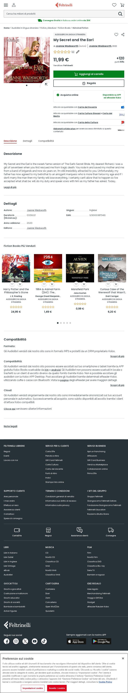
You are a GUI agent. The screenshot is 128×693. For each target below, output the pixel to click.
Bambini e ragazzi (96, 574)
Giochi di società (12, 602)
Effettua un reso (11, 505)
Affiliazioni (92, 455)
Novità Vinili (50, 570)
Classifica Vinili (52, 574)
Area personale (11, 496)
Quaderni (49, 611)
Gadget (91, 602)
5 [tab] (70, 323)
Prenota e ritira (52, 455)
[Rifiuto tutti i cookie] (123, 658)
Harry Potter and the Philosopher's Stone (16, 291)
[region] (64, 673)
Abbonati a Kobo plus (64, 128)
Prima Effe (91, 473)
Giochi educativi (12, 598)
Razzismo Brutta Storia (98, 514)
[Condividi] (122, 34)
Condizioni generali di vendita (59, 496)
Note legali (10, 426)
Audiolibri (8, 574)
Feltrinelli (68, 65)
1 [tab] (26, 85)
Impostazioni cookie (33, 688)
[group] (64, 20)
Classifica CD (52, 561)
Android (56, 369)
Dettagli (27, 140)
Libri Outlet (8, 557)
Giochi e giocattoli (12, 589)
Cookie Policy (105, 681)
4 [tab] (67, 323)
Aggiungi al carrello (91, 74)
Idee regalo (92, 589)
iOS (47, 369)
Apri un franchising (96, 451)
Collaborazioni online (97, 469)
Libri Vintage (9, 566)
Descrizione (10, 140)
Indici (48, 477)
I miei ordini (9, 501)
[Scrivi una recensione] (78, 52)
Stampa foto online (54, 482)
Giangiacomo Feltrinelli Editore (101, 501)
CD (46, 552)
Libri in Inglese (10, 561)
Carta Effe (50, 451)
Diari (47, 593)
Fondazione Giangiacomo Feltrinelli (104, 505)
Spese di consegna (13, 518)
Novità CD (50, 557)
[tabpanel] (27, 60)
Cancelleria (51, 602)
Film (89, 552)
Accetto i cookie (57, 688)
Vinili (47, 566)
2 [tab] (61, 323)
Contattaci (9, 514)
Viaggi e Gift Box (95, 598)
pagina (64, 380)
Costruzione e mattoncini (16, 593)
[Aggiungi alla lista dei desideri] (116, 34)
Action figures (10, 611)
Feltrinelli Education (96, 509)
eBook (7, 570)
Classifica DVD (94, 561)
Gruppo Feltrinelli (95, 496)
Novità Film (92, 557)
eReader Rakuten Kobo (98, 606)
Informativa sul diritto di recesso (60, 501)
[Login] (14, 5)
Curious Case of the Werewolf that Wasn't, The (112, 291)
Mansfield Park (80, 289)
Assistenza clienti (12, 509)
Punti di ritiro (51, 473)
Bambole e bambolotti (14, 606)
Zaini (47, 598)
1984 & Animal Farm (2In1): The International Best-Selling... (48, 291)
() (72, 52)
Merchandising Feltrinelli (98, 593)
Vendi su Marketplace (97, 464)
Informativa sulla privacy (57, 505)
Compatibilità (46, 140)
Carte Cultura (51, 464)
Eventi (6, 455)
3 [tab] (64, 323)
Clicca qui (9, 408)
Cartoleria (50, 589)
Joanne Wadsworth (67, 46)
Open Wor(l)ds (52, 606)
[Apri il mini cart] (122, 5)
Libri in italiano (10, 552)
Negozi (7, 451)
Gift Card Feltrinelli (54, 460)
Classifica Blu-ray (96, 566)
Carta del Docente (87, 107)
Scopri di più (117, 356)
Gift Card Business (96, 460)
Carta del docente (54, 469)
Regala (91, 83)
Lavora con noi (11, 460)
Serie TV (91, 570)
